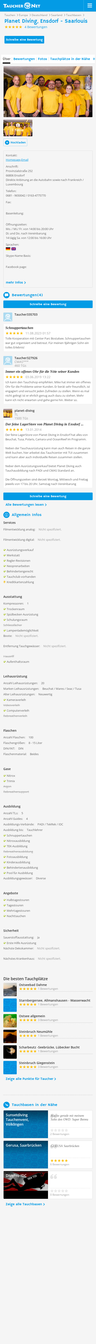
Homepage (13, 160)
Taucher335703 (26, 314)
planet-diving (25, 410)
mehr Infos (14, 282)
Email (24, 160)
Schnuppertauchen (19, 328)
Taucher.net (21, 5)
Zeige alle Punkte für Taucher (29, 1079)
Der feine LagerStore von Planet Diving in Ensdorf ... (44, 424)
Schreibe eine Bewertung (24, 40)
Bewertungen (24, 59)
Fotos (42, 59)
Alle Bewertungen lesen (25, 505)
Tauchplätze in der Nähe (70, 59)
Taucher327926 (26, 358)
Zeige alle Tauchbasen (24, 1204)
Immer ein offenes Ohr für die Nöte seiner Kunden (42, 371)
